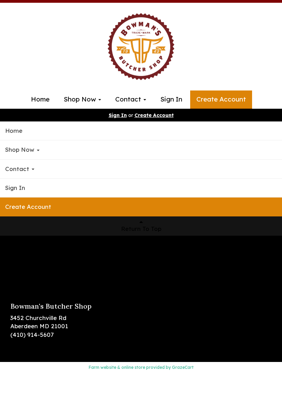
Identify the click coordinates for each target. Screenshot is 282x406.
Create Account (221, 99)
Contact (129, 99)
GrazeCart (183, 367)
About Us (23, 270)
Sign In (171, 99)
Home (40, 99)
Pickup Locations (34, 260)
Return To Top (141, 228)
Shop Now (81, 99)
